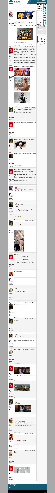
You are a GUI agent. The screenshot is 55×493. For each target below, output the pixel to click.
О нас (40, 0)
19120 (26, 220)
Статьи (38, 0)
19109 (26, 11)
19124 (26, 302)
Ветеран (10, 309)
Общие (14, 4)
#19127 (16, 421)
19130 (26, 398)
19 (34, 7)
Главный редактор (10, 18)
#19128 (16, 402)
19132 (26, 433)
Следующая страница (26, 7)
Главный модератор (10, 277)
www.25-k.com (11, 22)
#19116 (16, 188)
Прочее (43, 0)
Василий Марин (10, 451)
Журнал (18, 4)
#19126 (16, 437)
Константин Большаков (11, 286)
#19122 (16, 335)
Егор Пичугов (10, 152)
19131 (26, 417)
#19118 (16, 204)
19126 (26, 332)
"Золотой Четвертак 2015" (25, 4)
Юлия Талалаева (11, 270)
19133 (26, 450)
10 (32, 7)
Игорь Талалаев (10, 12)
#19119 (16, 224)
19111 (26, 46)
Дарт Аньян (11, 107)
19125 (26, 318)
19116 (26, 152)
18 (33, 7)
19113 (26, 107)
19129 (26, 381)
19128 (26, 364)
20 (35, 7)
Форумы (10, 4)
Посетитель (10, 53)
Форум (45, 0)
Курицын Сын (10, 47)
